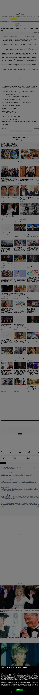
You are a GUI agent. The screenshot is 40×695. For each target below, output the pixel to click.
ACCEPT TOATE (19, 689)
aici (25, 676)
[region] (19, 680)
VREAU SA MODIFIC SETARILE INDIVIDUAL (19, 692)
